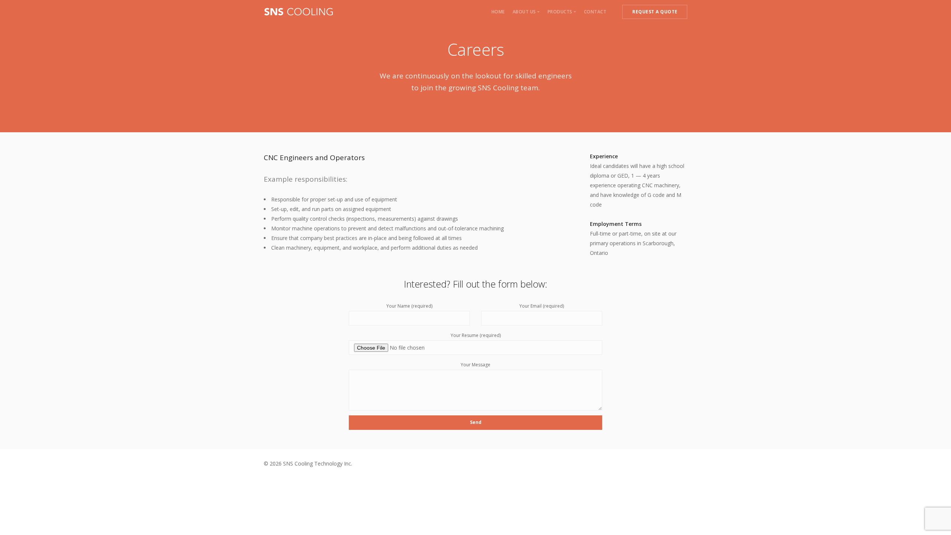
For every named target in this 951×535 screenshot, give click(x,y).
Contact (595, 12)
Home (498, 12)
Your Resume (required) (476, 335)
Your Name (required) (409, 306)
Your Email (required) (541, 306)
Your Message (475, 364)
